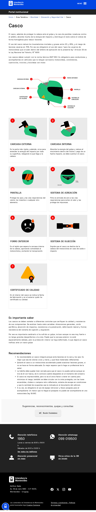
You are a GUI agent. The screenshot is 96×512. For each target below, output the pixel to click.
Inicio (11, 17)
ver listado (62, 458)
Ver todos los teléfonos (27, 452)
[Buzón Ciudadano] (48, 413)
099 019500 (67, 439)
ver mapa (21, 458)
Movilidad (34, 17)
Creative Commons (33, 505)
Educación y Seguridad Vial (52, 17)
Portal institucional (18, 12)
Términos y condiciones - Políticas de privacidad (63, 504)
